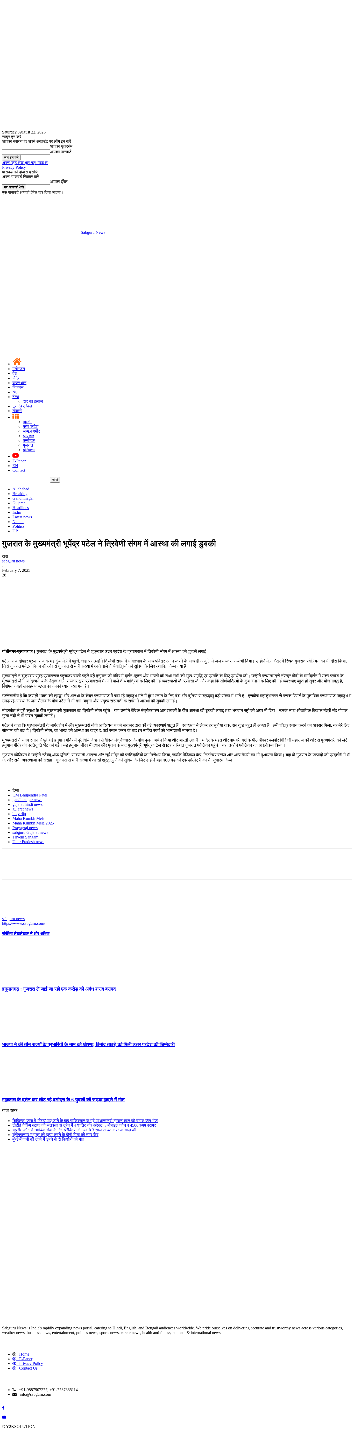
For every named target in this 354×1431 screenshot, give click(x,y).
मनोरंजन (18, 368)
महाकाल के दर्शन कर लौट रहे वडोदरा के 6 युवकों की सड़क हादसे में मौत (63, 1099)
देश (14, 373)
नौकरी (17, 410)
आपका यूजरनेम (61, 146)
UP (15, 531)
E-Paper (19, 461)
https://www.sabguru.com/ (23, 923)
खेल (15, 392)
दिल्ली (27, 422)
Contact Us (28, 1368)
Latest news (22, 517)
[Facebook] (10, 583)
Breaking (19, 493)
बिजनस (18, 387)
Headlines (20, 507)
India (16, 512)
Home (24, 1354)
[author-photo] (14, 914)
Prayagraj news (25, 828)
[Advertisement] (177, 273)
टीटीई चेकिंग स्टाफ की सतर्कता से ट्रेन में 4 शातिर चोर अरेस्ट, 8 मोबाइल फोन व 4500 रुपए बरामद (84, 1125)
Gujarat (18, 503)
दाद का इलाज (33, 401)
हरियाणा (29, 450)
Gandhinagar (23, 498)
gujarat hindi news (27, 804)
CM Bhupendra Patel (29, 795)
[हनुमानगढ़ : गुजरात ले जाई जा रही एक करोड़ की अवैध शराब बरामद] (30, 979)
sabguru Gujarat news (30, 832)
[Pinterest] (47, 583)
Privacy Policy (14, 167)
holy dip (19, 814)
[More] (85, 582)
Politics (18, 526)
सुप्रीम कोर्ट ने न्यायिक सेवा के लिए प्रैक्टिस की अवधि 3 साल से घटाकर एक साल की (74, 1130)
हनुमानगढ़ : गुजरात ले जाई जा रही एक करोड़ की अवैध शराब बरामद (59, 989)
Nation (18, 521)
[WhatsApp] (66, 583)
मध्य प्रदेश (30, 426)
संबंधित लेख (11, 933)
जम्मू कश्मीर (31, 431)
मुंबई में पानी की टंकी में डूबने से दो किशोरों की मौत (48, 1139)
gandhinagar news (27, 800)
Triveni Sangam (25, 837)
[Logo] (41, 350)
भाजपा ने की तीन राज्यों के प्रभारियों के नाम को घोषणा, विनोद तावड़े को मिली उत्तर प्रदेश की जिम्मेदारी (88, 1044)
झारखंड (28, 436)
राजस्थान (19, 382)
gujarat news (22, 809)
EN (15, 465)
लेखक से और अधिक (34, 933)
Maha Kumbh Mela (28, 818)
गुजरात (28, 445)
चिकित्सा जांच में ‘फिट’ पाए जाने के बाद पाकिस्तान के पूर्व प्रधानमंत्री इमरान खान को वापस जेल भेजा (85, 1120)
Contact (18, 470)
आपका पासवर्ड (61, 152)
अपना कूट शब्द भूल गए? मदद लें (25, 162)
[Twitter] (29, 583)
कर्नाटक (29, 440)
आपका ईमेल (59, 181)
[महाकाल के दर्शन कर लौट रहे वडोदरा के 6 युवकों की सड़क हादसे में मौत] (30, 1089)
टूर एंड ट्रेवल (22, 406)
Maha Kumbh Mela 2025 (33, 823)
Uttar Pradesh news (28, 842)
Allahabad (20, 489)
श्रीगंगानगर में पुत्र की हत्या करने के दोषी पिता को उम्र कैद (55, 1134)
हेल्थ (15, 396)
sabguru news (13, 561)
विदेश (16, 378)
